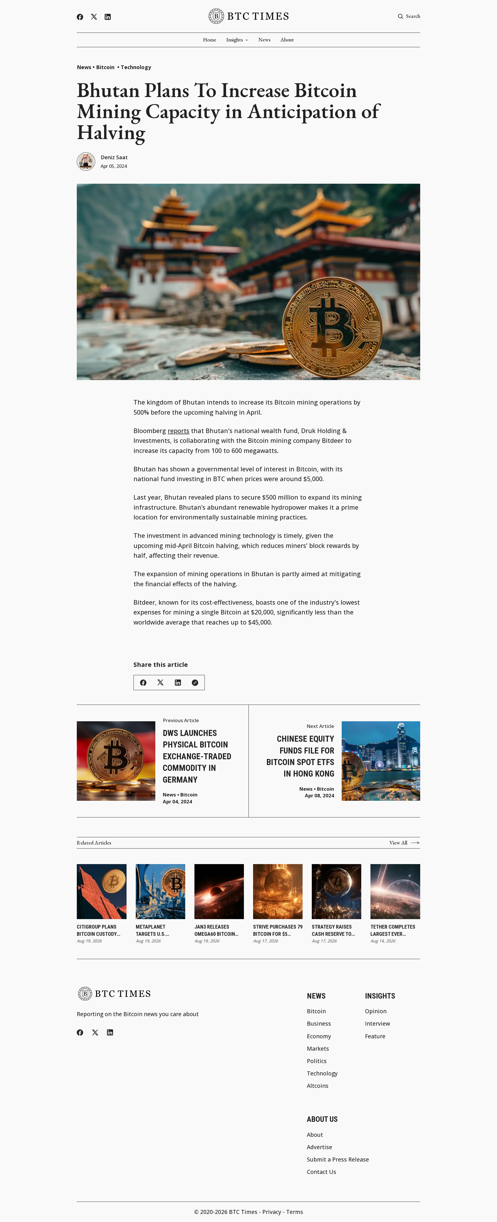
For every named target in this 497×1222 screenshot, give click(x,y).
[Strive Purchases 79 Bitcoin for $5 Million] (278, 891)
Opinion (376, 1011)
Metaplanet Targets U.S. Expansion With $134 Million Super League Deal (160, 931)
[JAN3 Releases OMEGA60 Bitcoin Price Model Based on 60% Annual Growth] (219, 891)
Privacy (271, 1212)
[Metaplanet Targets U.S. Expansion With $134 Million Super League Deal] (161, 891)
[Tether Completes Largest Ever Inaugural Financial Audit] (395, 891)
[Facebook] (80, 17)
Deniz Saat (114, 157)
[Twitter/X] (94, 17)
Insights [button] (234, 39)
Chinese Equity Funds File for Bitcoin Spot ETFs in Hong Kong (300, 756)
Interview (377, 1023)
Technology (136, 67)
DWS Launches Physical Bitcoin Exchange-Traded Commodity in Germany (197, 756)
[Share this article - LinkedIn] (178, 683)
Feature (375, 1036)
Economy (319, 1036)
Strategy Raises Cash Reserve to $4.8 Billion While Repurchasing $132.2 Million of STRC (333, 931)
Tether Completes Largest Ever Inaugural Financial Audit (392, 931)
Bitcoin (106, 67)
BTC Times (243, 1212)
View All (398, 842)
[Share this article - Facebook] (143, 683)
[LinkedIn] (108, 17)
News (264, 39)
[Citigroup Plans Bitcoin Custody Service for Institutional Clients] (102, 891)
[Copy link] (195, 683)
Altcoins (317, 1085)
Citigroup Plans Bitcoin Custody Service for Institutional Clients (97, 931)
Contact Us (321, 1171)
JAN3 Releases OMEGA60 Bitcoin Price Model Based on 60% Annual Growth (216, 931)
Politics (317, 1061)
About (287, 39)
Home (209, 39)
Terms (294, 1212)
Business (319, 1023)
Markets (318, 1048)
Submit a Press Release (338, 1159)
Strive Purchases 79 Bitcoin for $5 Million (278, 931)
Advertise (319, 1147)
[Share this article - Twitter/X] (160, 683)
